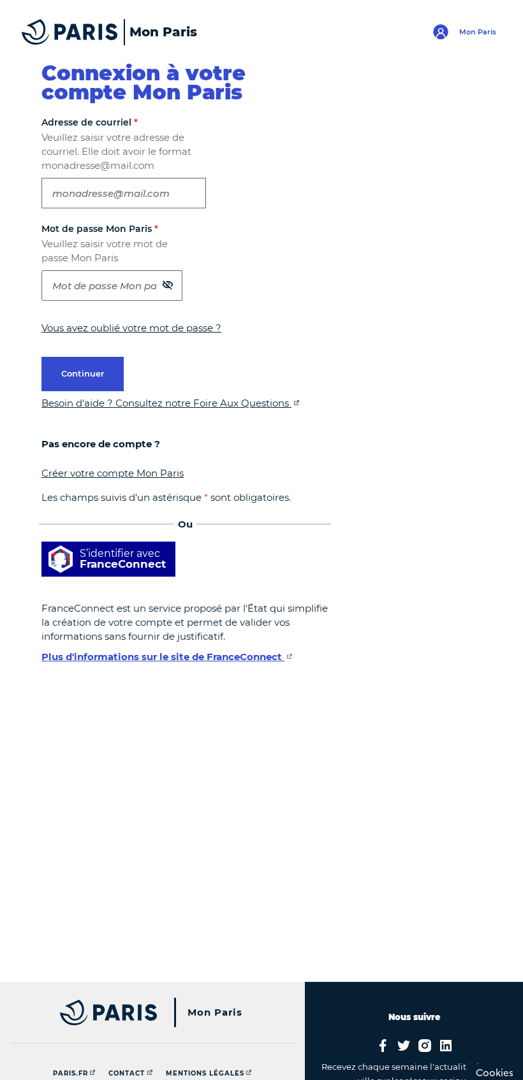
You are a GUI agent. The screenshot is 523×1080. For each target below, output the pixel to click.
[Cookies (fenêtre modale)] (494, 1072)
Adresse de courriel (89, 122)
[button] (167, 284)
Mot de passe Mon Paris (99, 229)
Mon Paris (215, 1012)
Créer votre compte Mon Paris (112, 473)
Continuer (82, 373)
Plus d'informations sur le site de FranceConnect (162, 657)
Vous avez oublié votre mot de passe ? (131, 328)
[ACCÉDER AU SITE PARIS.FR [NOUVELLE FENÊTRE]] (110, 1012)
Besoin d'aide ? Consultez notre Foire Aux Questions (166, 403)
